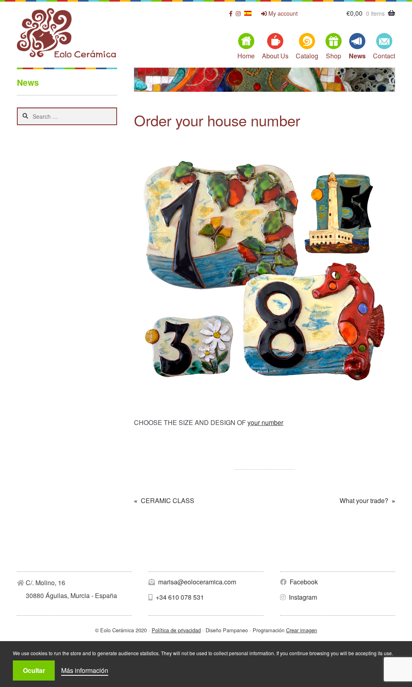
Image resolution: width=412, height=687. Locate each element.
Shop (333, 55)
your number (265, 422)
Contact (384, 55)
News (357, 55)
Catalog (307, 55)
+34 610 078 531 (179, 597)
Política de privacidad (176, 630)
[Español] (247, 13)
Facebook (303, 581)
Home (246, 55)
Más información (84, 670)
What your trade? (364, 500)
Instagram (302, 597)
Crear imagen (301, 630)
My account (282, 13)
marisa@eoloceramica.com (196, 581)
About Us (275, 55)
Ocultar (34, 670)
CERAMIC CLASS (167, 500)
